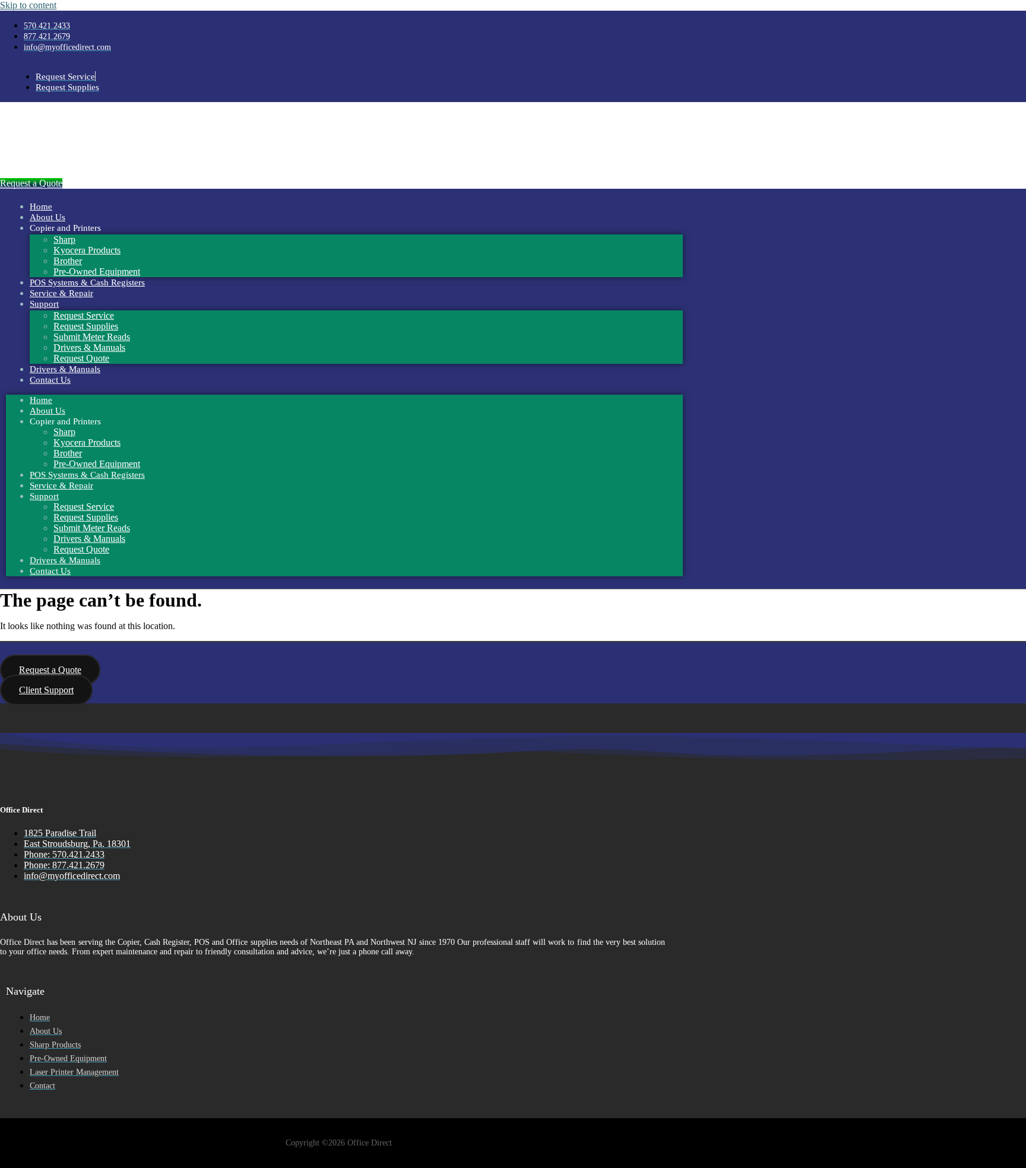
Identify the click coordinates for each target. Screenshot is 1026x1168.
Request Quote (81, 358)
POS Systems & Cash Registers (87, 282)
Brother (67, 261)
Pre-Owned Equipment (96, 271)
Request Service (83, 315)
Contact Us (50, 380)
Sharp (64, 239)
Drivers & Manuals (89, 347)
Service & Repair (61, 293)
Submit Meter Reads (91, 337)
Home (41, 206)
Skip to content (28, 5)
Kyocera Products (87, 250)
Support (44, 304)
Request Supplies (85, 326)
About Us (47, 217)
